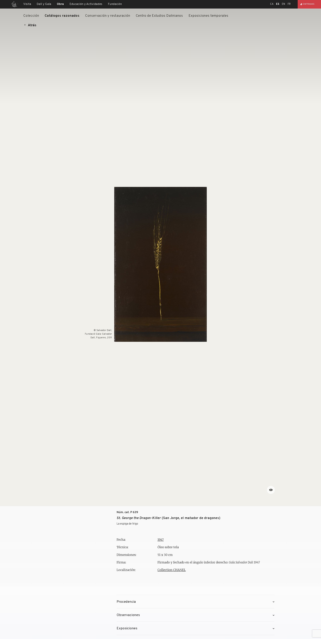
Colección (31, 16)
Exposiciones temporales (208, 16)
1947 (160, 539)
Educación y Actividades (86, 4)
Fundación (115, 4)
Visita (27, 4)
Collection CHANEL (171, 570)
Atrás (32, 25)
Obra (60, 4)
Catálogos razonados (62, 16)
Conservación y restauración (107, 16)
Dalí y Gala (44, 4)
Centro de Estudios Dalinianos (159, 16)
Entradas (308, 4)
